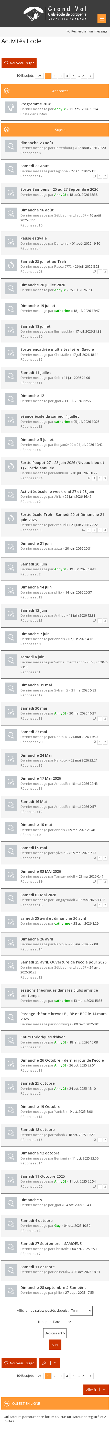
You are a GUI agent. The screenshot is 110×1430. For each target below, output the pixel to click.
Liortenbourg (64, 147)
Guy (57, 1225)
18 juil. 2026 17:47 (86, 310)
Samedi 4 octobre (36, 1220)
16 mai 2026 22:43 (84, 783)
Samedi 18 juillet (35, 326)
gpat (57, 401)
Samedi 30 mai (33, 708)
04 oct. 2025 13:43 (77, 1204)
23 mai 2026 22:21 (84, 760)
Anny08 (60, 109)
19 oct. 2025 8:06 (80, 1111)
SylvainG (61, 690)
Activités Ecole (21, 41)
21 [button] (84, 76)
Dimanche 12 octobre (40, 1153)
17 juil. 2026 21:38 (88, 331)
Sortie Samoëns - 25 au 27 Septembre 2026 (59, 189)
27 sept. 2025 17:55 (79, 1292)
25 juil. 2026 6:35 (81, 290)
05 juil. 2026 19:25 (86, 421)
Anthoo (59, 615)
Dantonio (61, 243)
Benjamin (61, 1158)
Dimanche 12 (32, 395)
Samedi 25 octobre (37, 1083)
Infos (43, 114)
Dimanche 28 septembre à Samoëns (53, 1287)
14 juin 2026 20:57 (78, 592)
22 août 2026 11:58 (85, 171)
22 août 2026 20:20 (92, 147)
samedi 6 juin (32, 656)
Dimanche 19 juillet (38, 305)
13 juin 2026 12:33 (82, 615)
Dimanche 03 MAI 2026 (40, 871)
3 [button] (61, 76)
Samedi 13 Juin (33, 610)
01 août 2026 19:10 (86, 243)
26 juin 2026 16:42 (78, 496)
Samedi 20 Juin (33, 564)
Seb (57, 377)
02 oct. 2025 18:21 (87, 1271)
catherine (62, 310)
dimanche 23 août (36, 142)
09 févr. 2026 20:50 (88, 1024)
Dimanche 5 (31, 1199)
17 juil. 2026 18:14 (85, 354)
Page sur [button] (39, 76)
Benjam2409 (63, 444)
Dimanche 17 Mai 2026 (40, 778)
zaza (58, 548)
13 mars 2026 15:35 (87, 1000)
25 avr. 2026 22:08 (84, 944)
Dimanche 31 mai (36, 685)
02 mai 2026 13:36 (92, 900)
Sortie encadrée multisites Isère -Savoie (57, 349)
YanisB (59, 1111)
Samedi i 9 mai (33, 847)
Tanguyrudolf (64, 876)
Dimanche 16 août (37, 210)
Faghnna (61, 171)
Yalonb (59, 1134)
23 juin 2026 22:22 (84, 525)
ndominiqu (62, 1024)
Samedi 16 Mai (33, 801)
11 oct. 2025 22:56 (85, 1158)
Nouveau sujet (22, 62)
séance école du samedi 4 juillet (49, 416)
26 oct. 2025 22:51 (82, 1065)
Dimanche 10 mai (36, 824)
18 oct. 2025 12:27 (81, 1134)
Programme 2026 (35, 103)
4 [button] (67, 76)
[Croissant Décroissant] (55, 1333)
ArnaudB (61, 525)
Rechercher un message (89, 31)
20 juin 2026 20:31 (78, 548)
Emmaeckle (63, 331)
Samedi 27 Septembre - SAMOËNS (51, 1243)
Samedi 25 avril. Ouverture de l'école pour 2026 (63, 962)
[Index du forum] (55, 12)
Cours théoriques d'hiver (42, 1037)
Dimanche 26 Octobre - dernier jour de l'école (62, 1060)
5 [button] (73, 76)
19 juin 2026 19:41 (82, 569)
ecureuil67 (62, 1271)
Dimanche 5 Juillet (37, 439)
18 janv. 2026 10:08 (83, 1042)
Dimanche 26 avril (36, 939)
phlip (58, 592)
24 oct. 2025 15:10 (82, 1088)
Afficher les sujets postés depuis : (43, 1310)
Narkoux (61, 736)
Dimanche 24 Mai (36, 755)
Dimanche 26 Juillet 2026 (42, 284)
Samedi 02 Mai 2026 (38, 894)
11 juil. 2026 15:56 (77, 401)
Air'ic (57, 496)
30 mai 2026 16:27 (82, 713)
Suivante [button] (91, 76)
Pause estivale (33, 238)
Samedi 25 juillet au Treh (43, 261)
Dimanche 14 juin (36, 587)
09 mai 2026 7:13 (83, 852)
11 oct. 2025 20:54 (82, 1181)
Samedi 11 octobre (37, 1266)
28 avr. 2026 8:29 (85, 923)
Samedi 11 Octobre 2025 (42, 1176)
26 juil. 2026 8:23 (87, 266)
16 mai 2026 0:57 (83, 806)
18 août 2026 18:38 (83, 194)
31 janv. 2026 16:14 (83, 109)
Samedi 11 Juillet (35, 372)
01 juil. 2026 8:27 (85, 473)
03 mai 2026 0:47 (91, 876)
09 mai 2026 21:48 (81, 829)
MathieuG (62, 473)
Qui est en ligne (26, 1403)
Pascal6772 (63, 266)
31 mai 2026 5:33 (83, 690)
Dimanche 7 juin (35, 633)
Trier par (45, 1321)
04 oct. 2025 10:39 (77, 1225)
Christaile (61, 354)
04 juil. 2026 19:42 (89, 444)
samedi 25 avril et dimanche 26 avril (53, 918)
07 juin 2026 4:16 (80, 639)
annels (59, 639)
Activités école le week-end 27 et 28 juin (57, 491)
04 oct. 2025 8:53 (84, 1248)
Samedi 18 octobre (37, 1129)
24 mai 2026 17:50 (84, 736)
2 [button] (54, 76)
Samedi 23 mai (33, 731)
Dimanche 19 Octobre (40, 1106)
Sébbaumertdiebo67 (70, 215)
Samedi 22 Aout (34, 165)
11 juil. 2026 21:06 (77, 377)
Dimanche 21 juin (36, 543)
